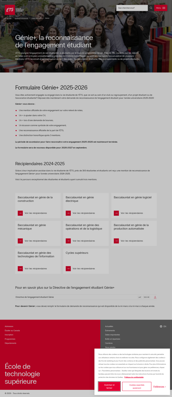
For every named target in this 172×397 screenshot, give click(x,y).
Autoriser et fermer (109, 386)
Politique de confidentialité (134, 377)
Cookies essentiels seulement (136, 386)
